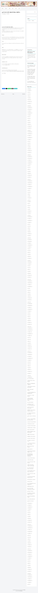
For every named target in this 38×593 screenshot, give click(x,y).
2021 (28, 200)
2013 (28, 375)
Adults (9, 8)
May (28, 120)
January (29, 103)
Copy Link (15, 88)
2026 (28, 88)
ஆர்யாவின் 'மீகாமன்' (29, 481)
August (29, 90)
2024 (28, 130)
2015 (28, 326)
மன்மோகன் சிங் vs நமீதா (30, 459)
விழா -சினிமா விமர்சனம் (30, 402)
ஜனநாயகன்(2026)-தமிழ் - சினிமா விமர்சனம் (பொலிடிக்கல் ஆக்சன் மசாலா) (31, 66)
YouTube (33, 20)
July (28, 92)
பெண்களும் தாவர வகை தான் (30, 423)
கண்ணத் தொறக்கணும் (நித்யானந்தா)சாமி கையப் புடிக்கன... (30, 399)
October (29, 135)
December (29, 107)
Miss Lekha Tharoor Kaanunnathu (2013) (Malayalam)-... (30, 455)
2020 (28, 215)
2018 (28, 260)
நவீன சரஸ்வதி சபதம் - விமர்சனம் (31, 479)
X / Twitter (29, 20)
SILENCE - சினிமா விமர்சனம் (30, 434)
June (28, 118)
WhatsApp (9, 88)
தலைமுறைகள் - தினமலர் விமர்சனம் (31, 421)
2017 (28, 279)
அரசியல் (16, 8)
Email (12, 88)
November (29, 109)
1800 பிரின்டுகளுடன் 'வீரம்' (30, 486)
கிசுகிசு (13, 8)
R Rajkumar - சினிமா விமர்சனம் (31, 436)
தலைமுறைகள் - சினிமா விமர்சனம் (31, 425)
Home (2, 8)
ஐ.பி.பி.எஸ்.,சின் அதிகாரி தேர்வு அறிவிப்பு (11, 12)
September (29, 137)
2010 (28, 573)
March (29, 99)
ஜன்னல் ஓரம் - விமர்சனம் (30, 491)
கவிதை (19, 8)
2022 (28, 179)
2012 (28, 524)
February (29, 101)
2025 (28, 105)
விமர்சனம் (6, 8)
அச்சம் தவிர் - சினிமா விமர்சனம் (31, 438)
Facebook (4, 88)
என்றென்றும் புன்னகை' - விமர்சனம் (31, 427)
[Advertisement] (13, 20)
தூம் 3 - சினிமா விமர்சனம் (30, 378)
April (29, 97)
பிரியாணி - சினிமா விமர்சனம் (30, 429)
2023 (28, 154)
